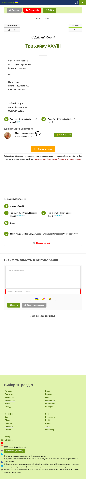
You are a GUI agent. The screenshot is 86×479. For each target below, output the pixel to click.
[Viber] (2, 450)
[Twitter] (2, 466)
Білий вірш (10, 400)
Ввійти (51, 10)
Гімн (47, 397)
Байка (7, 403)
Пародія (8, 423)
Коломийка (50, 403)
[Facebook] (2, 462)
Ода (6, 417)
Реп (47, 414)
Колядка (49, 407)
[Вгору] (2, 470)
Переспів (9, 426)
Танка (47, 426)
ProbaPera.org (8, 2)
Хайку (13, 223)
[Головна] (2, 440)
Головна (15, 10)
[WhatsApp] (2, 458)
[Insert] (37, 299)
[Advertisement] (43, 181)
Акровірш (9, 397)
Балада (8, 407)
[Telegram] (2, 454)
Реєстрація (34, 10)
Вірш (47, 391)
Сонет (48, 423)
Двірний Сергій (17, 206)
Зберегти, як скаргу (35, 305)
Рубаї (47, 420)
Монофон (9, 414)
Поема (8, 429)
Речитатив (50, 417)
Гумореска (50, 400)
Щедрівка (9, 440)
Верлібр (49, 394)
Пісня (7, 420)
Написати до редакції (15, 451)
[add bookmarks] (2, 444)
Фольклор (49, 429)
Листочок (9, 394)
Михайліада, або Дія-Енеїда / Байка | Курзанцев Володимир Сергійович (41, 234)
